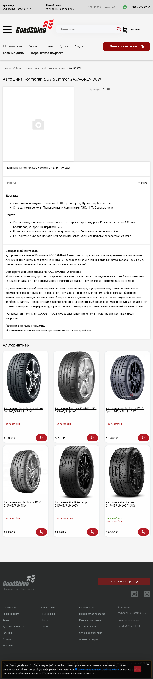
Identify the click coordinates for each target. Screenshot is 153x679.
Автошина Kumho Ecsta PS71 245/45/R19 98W (23, 503)
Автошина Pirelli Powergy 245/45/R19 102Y (71, 503)
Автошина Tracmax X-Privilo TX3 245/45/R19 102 (75, 409)
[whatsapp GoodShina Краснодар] (144, 596)
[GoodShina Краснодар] (35, 26)
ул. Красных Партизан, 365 (60, 8)
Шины (49, 46)
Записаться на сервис (124, 46)
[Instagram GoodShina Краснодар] (132, 596)
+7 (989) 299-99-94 (140, 6)
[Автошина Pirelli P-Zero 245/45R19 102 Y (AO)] (127, 472)
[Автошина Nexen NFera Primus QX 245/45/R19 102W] (25, 377)
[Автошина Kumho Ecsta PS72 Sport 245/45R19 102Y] (127, 377)
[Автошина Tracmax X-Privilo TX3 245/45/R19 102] (76, 377)
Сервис (33, 46)
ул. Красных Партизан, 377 (17, 8)
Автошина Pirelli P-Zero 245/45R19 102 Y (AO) (121, 503)
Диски (63, 46)
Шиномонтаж (12, 46)
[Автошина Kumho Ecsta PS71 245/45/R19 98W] (25, 472)
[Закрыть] (148, 664)
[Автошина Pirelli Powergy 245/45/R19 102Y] (76, 472)
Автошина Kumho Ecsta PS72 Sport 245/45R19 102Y (125, 409)
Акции (78, 46)
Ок (137, 669)
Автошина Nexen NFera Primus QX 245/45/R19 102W (23, 409)
